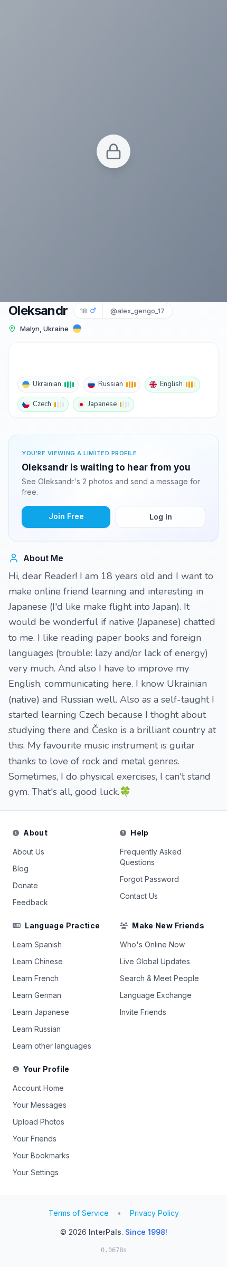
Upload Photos (38, 1121)
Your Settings (36, 1172)
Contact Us (139, 895)
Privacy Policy (154, 1212)
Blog (21, 868)
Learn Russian (37, 1028)
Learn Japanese (41, 1011)
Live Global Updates (155, 961)
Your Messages (40, 1104)
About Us (28, 851)
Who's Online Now (152, 944)
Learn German (37, 995)
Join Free (66, 516)
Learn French (36, 978)
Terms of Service (79, 1212)
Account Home (38, 1087)
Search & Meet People (159, 978)
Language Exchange (156, 995)
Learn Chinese (38, 961)
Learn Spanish (37, 944)
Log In (160, 516)
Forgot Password (149, 879)
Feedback (30, 902)
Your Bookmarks (41, 1155)
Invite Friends (143, 1011)
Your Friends (34, 1138)
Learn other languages (52, 1045)
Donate (25, 885)
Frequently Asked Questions (151, 857)
